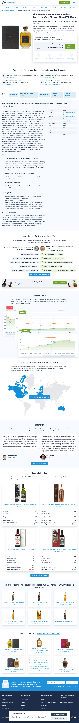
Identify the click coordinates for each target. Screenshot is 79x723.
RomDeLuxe (56, 457)
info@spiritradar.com (67, 702)
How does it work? (11, 84)
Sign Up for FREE (60, 283)
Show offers (69, 46)
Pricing (54, 7)
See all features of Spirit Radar (39, 275)
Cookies (43, 708)
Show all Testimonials (39, 463)
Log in (74, 2)
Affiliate (23, 708)
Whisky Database (9, 10)
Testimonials (43, 7)
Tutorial (23, 702)
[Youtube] (75, 717)
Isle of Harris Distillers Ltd (48, 633)
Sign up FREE (64, 2)
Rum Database (5, 708)
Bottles (16, 7)
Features (6, 7)
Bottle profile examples (8, 702)
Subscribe (72, 682)
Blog (33, 7)
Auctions (25, 7)
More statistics (10, 77)
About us (63, 7)
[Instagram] (72, 717)
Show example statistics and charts (53, 84)
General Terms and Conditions (48, 702)
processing (67, 686)
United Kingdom (67, 121)
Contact (72, 7)
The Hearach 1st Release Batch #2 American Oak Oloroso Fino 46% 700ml (39, 668)
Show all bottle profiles (39, 575)
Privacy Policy (44, 705)
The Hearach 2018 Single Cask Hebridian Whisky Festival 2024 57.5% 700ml (39, 650)
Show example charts (50, 77)
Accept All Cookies (59, 714)
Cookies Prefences (59, 718)
